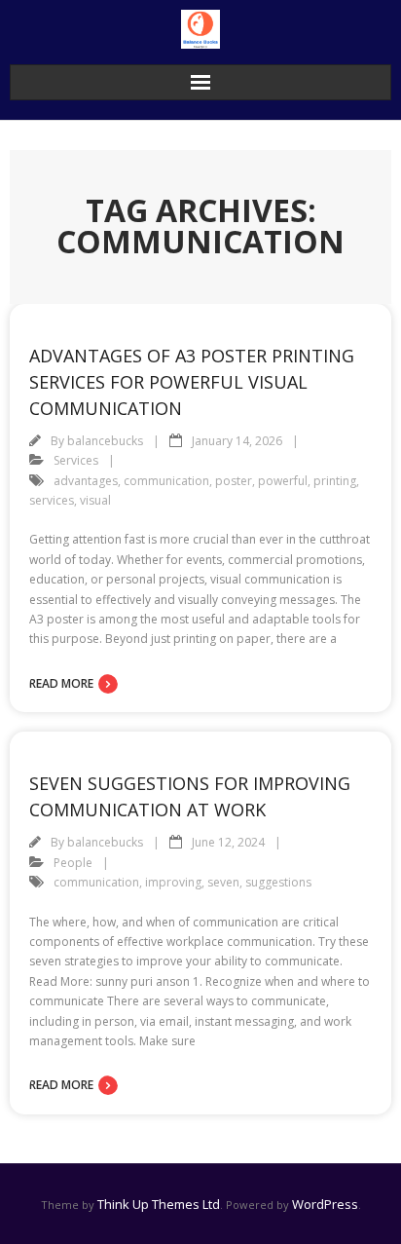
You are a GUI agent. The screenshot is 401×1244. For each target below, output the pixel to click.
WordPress (325, 1204)
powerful (283, 480)
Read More (61, 683)
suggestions (278, 882)
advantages (86, 480)
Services (76, 460)
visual (95, 500)
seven (223, 882)
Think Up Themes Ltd (158, 1204)
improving (173, 882)
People (73, 862)
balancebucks (105, 441)
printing (334, 480)
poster (233, 480)
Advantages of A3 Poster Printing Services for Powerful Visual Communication (191, 382)
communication (166, 480)
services (51, 500)
